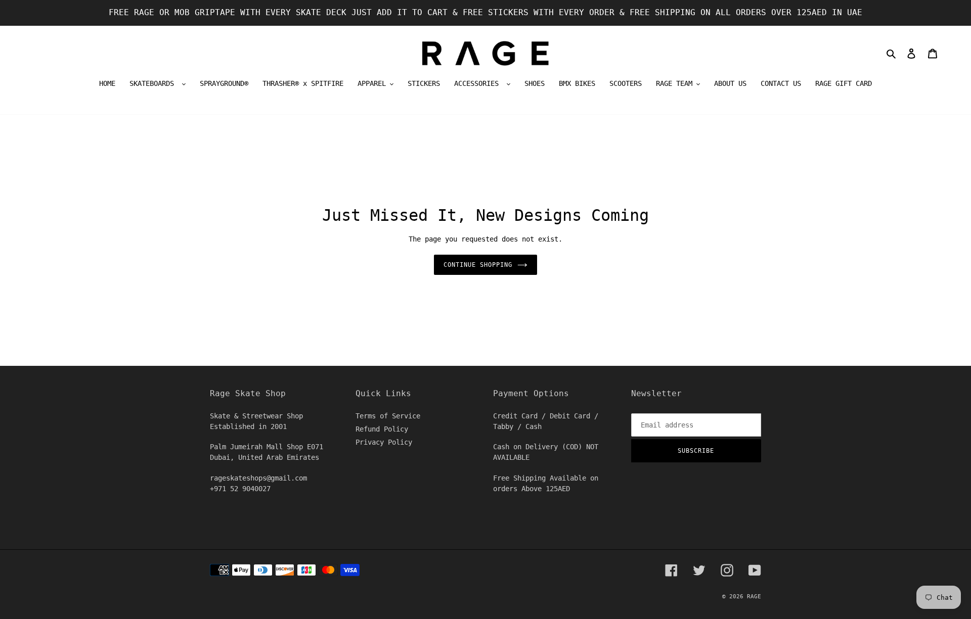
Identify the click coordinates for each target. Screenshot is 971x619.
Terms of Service (388, 416)
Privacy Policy (384, 442)
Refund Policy (382, 429)
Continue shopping (478, 264)
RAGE (754, 596)
